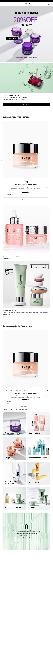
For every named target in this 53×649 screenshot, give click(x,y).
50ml (7, 390)
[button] (49, 4)
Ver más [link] (34, 1)
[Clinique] (26, 4)
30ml (16, 390)
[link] (25, 149)
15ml (11, 390)
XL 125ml (26, 390)
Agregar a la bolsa (25, 199)
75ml (20, 390)
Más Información (26, 538)
